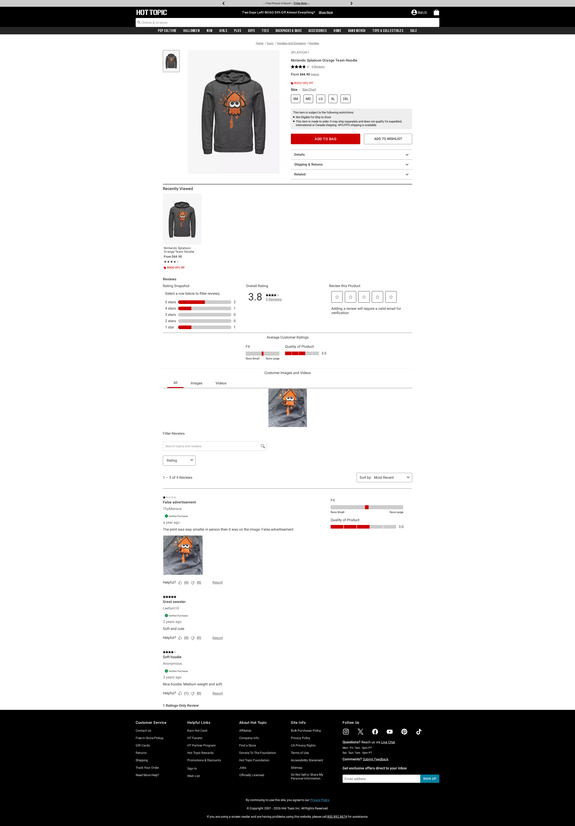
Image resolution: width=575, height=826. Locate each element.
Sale (413, 31)
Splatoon (299, 52)
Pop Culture (167, 31)
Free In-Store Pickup (150, 738)
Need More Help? (147, 775)
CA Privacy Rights (303, 745)
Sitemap (296, 767)
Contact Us (143, 730)
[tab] (173, 63)
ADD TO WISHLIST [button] (388, 139)
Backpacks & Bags (289, 31)
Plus (237, 31)
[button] (419, 12)
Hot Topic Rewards (200, 753)
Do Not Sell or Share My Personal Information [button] (307, 776)
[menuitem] (436, 12)
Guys (251, 31)
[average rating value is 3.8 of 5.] (301, 66)
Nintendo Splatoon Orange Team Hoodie (179, 249)
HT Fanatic (195, 738)
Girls (223, 31)
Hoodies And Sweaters (291, 43)
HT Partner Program (201, 745)
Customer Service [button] (151, 722)
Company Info (249, 738)
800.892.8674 (337, 816)
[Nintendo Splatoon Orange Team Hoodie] (182, 218)
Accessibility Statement (307, 760)
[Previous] (223, 3)
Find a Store (247, 745)
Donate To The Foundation (257, 753)
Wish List (193, 776)
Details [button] (315, 74)
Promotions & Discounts (204, 760)
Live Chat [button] (388, 742)
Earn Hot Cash (197, 730)
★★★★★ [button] (170, 262)
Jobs (242, 767)
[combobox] (287, 22)
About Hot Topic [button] (253, 722)
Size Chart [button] (309, 89)
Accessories (317, 31)
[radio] (295, 99)
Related (299, 174)
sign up (429, 778)
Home (337, 31)
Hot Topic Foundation (254, 760)
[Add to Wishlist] (197, 198)
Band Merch (357, 31)
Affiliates (245, 730)
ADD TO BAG (325, 139)
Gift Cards (143, 745)
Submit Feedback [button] (376, 759)
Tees (265, 31)
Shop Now (300, 3)
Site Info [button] (298, 722)
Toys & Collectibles (387, 31)
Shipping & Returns (308, 164)
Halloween (191, 31)
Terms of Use (300, 753)
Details (299, 155)
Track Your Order (147, 767)
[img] (346, 731)
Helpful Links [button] (198, 722)
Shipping (142, 760)
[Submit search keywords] (139, 22)
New (209, 31)
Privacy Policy (300, 738)
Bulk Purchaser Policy (306, 730)
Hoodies (314, 43)
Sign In (192, 768)
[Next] (351, 3)
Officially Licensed (251, 775)
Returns (141, 753)
